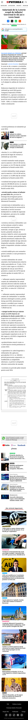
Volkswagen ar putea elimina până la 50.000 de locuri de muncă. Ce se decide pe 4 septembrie (13, 530)
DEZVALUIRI (4, 5)
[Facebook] (6, 715)
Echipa (23, 711)
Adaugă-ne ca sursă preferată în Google (14, 29)
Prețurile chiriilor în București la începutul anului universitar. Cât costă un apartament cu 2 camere (18, 456)
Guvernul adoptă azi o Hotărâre (11, 53)
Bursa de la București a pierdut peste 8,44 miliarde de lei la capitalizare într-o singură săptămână (18, 479)
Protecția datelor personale (14, 708)
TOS (8, 704)
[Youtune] (18, 715)
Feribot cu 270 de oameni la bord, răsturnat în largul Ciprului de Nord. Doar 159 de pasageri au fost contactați (14, 649)
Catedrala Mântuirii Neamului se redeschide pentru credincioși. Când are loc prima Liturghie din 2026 (13, 625)
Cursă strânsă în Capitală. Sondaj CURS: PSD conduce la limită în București (12, 601)
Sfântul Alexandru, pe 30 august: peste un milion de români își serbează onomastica (12, 696)
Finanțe (12, 132)
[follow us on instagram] (13, 445)
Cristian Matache (21, 24)
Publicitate (15, 711)
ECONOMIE (14, 25)
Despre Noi (6, 711)
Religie (4, 692)
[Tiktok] (14, 715)
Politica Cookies (16, 704)
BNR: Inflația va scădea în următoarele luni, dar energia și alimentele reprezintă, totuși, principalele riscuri (18, 145)
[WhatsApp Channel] (22, 715)
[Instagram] (10, 715)
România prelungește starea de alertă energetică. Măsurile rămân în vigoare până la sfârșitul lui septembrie (18, 467)
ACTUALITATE (11, 5)
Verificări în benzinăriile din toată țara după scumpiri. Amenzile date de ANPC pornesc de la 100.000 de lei (13, 553)
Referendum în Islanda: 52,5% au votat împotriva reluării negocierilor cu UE (14, 673)
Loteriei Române (13, 64)
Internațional (6, 526)
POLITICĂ (19, 5)
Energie (12, 463)
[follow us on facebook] (21, 445)
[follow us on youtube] (6, 445)
